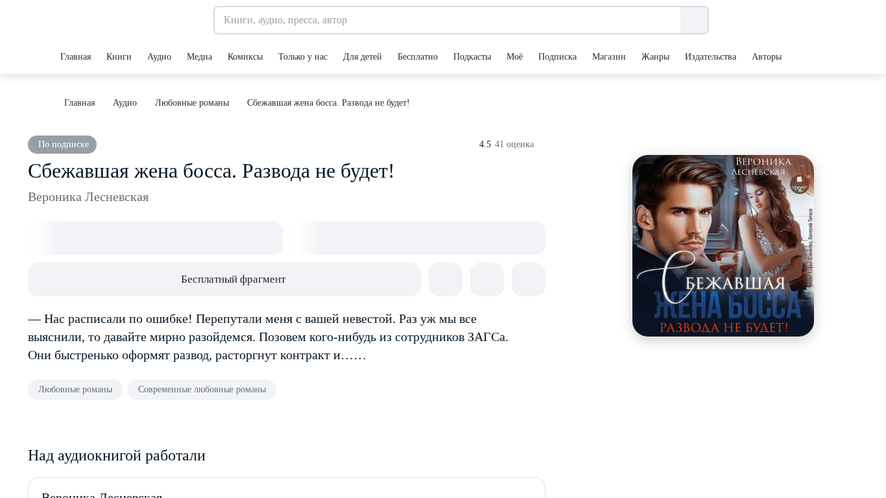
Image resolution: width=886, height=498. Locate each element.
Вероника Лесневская (88, 196)
